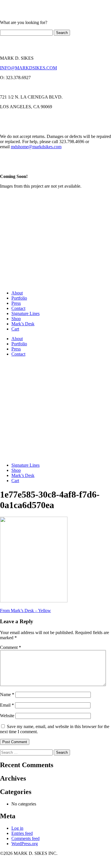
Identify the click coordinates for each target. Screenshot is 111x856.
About (17, 292)
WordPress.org (24, 843)
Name (7, 694)
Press (16, 303)
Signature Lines (25, 313)
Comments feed (25, 838)
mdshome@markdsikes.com (36, 146)
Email (7, 705)
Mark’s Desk (22, 323)
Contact (18, 308)
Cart (15, 328)
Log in (17, 828)
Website (7, 715)
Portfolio (19, 298)
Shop (16, 318)
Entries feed (22, 833)
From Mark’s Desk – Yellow (25, 610)
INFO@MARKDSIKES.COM (28, 67)
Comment (10, 647)
